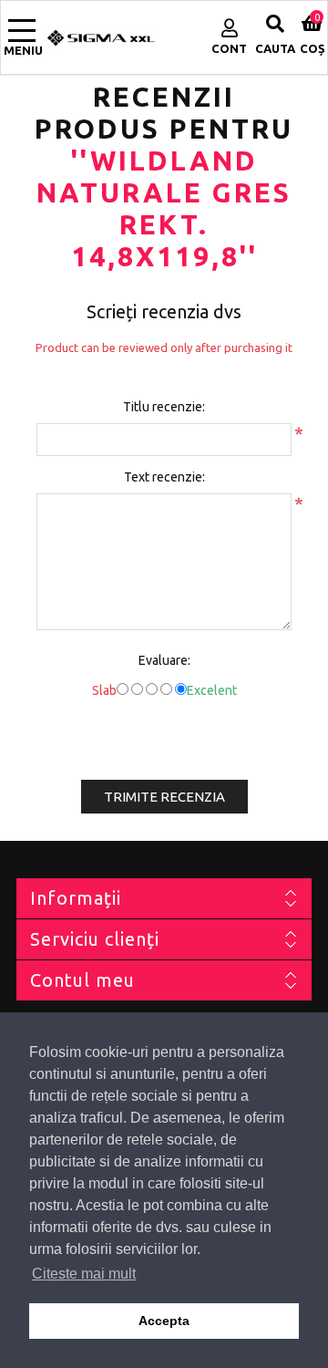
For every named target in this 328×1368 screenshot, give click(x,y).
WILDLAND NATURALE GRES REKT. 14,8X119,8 (164, 208)
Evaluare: (164, 660)
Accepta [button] (164, 1320)
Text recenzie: (164, 477)
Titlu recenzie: (164, 406)
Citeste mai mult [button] (84, 1273)
